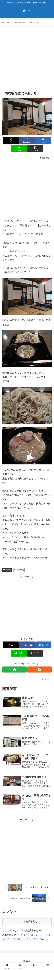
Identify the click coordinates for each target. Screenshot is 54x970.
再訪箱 (8, 570)
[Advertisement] (27, 59)
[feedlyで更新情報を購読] (14, 669)
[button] (35, 148)
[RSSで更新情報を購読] (39, 669)
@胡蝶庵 (20, 570)
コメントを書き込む (27, 921)
